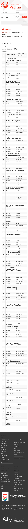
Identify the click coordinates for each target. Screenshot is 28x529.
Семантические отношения (4, 472)
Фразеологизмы (4, 475)
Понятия (16, 486)
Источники (3, 441)
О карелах (3, 449)
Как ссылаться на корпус (7, 462)
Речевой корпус (17, 439)
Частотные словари (18, 456)
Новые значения (5, 479)
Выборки (3, 488)
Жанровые (16, 474)
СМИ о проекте (4, 445)
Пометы (16, 490)
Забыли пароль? (4, 17)
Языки (15, 468)
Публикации (4, 443)
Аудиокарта (16, 444)
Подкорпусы (17, 472)
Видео (15, 448)
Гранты (2, 457)
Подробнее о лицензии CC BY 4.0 (9, 509)
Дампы (2, 453)
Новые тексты (17, 450)
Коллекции (16, 446)
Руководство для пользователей (5, 460)
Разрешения (4, 455)
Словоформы (4, 470)
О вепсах (3, 447)
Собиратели (17, 482)
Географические (18, 476)
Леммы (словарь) (5, 468)
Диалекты (16, 470)
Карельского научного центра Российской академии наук (18, 497)
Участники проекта (5, 439)
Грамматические (18, 484)
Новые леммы (4, 477)
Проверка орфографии (19, 458)
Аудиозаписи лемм (18, 488)
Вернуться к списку (6, 32)
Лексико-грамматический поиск (19, 441)
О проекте (3, 435)
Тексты (15, 437)
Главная (3, 437)
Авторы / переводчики (19, 480)
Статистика (3, 451)
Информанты (17, 478)
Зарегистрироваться (5, 16)
